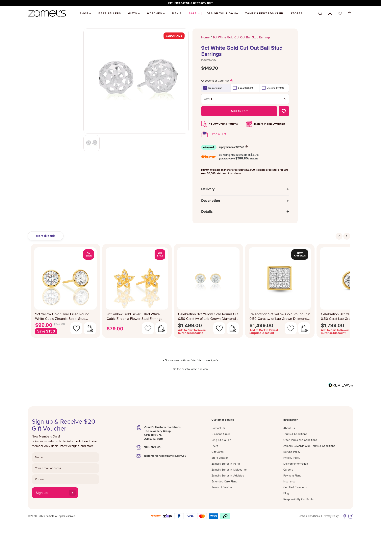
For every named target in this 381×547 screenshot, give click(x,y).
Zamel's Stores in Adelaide (228, 475)
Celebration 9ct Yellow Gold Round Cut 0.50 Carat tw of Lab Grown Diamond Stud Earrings (208, 316)
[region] (190, 3)
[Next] (346, 236)
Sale (193, 13)
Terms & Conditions (295, 434)
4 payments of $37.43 (231, 147)
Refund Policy (291, 452)
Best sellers (109, 13)
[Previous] (339, 236)
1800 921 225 (153, 447)
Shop (84, 13)
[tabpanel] (190, 292)
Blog (286, 493)
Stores (297, 13)
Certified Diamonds (295, 487)
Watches (154, 13)
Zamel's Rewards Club (264, 13)
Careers (288, 469)
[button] (190, 368)
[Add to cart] (90, 328)
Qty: (207, 99)
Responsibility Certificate (298, 499)
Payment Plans (292, 475)
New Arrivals (300, 254)
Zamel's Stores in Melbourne (229, 469)
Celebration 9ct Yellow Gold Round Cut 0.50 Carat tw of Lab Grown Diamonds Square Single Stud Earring (279, 316)
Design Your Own (221, 13)
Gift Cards (218, 452)
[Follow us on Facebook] (344, 516)
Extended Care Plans (224, 481)
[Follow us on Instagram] (350, 516)
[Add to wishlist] (284, 111)
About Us (289, 428)
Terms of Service (222, 487)
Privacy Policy (291, 457)
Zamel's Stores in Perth (226, 463)
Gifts (132, 13)
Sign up (42, 493)
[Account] (330, 13)
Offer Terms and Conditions (300, 440)
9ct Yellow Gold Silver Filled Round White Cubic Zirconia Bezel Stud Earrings (62, 316)
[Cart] (349, 13)
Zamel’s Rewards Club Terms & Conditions (309, 446)
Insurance (289, 481)
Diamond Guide (221, 434)
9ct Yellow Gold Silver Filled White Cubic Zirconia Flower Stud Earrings (134, 316)
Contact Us (218, 428)
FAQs (215, 446)
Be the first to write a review (190, 369)
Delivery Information (295, 463)
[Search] (320, 13)
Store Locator (220, 457)
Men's (177, 13)
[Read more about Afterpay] (246, 146)
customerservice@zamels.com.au (165, 455)
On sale (89, 254)
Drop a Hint (218, 134)
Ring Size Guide (221, 440)
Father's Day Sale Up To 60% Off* (190, 3)
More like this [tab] (45, 236)
